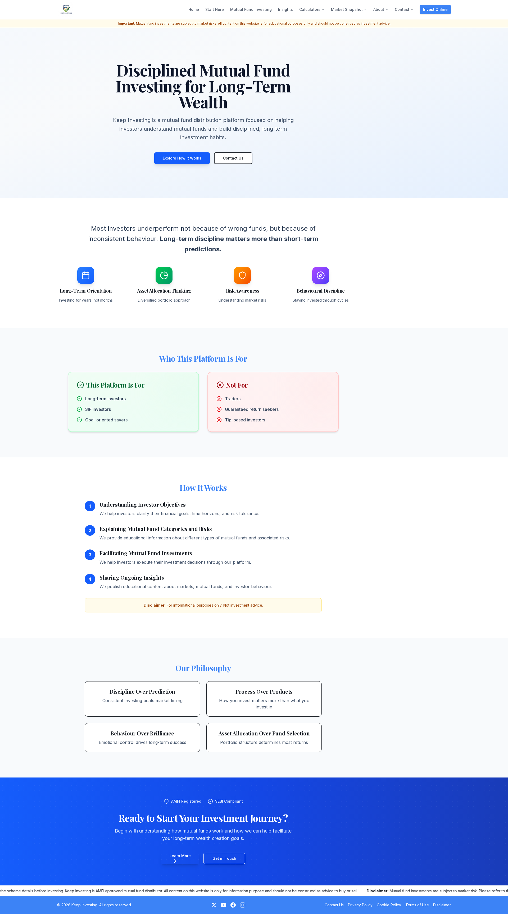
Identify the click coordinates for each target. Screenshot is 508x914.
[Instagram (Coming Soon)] (242, 905)
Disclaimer (442, 905)
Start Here (214, 9)
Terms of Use (417, 905)
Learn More (180, 855)
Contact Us (233, 158)
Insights (285, 9)
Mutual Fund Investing (251, 9)
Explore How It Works (182, 158)
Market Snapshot (347, 9)
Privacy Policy (360, 905)
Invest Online (435, 9)
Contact (402, 9)
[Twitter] (214, 905)
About (378, 9)
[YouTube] (223, 905)
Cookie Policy (389, 905)
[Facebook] (233, 905)
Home (193, 9)
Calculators (309, 9)
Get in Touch (224, 858)
